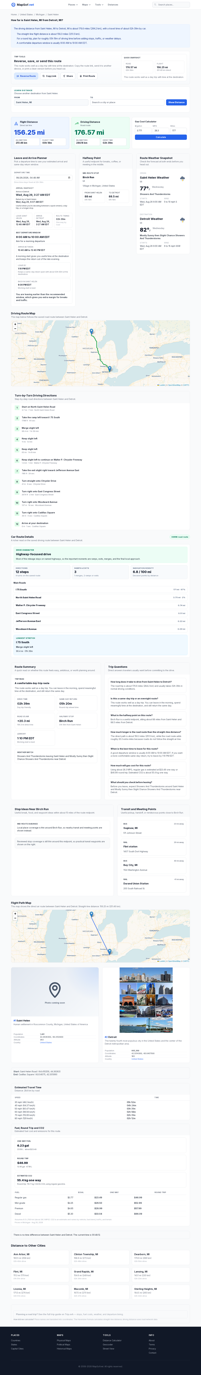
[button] (91, 332)
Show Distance (176, 102)
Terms (152, 1344)
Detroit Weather (151, 219)
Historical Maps (64, 1348)
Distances (113, 4)
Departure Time (22, 172)
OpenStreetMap (174, 385)
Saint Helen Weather (154, 177)
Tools (98, 4)
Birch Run (88, 177)
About (152, 1340)
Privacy (152, 1348)
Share (70, 76)
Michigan (40, 14)
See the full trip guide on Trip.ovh (56, 1314)
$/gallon (138, 126)
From (17, 97)
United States (26, 14)
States (14, 1344)
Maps (85, 4)
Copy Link (51, 76)
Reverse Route (28, 76)
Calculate (161, 137)
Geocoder (108, 1344)
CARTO (186, 385)
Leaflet (162, 385)
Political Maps (63, 1344)
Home (14, 14)
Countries (15, 1340)
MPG (155, 126)
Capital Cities (17, 1348)
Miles (172, 126)
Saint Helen (53, 14)
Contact (152, 1352)
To (91, 97)
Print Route (89, 76)
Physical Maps (64, 1340)
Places (71, 4)
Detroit (112, 1037)
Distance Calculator (112, 1340)
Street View (108, 1348)
